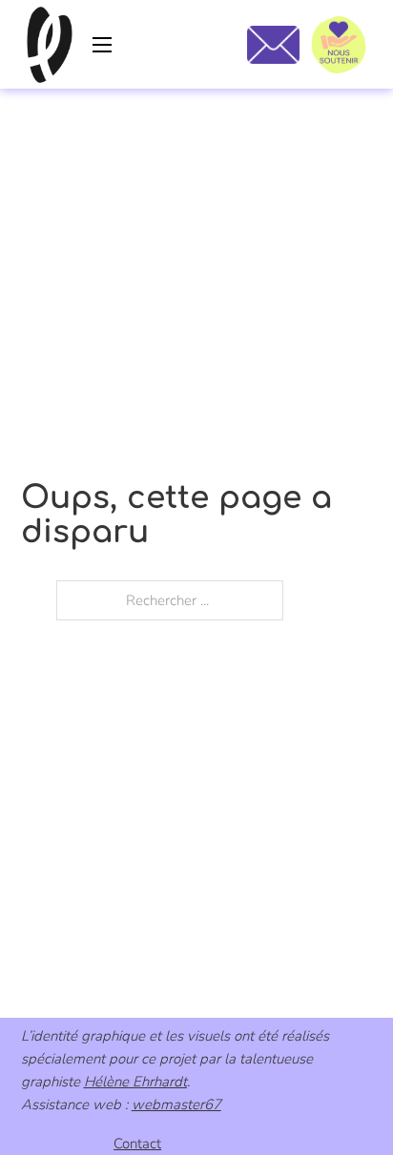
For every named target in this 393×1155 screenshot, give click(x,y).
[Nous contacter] (273, 45)
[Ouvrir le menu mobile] (102, 44)
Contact (137, 1143)
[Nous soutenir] (338, 44)
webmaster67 (176, 1104)
